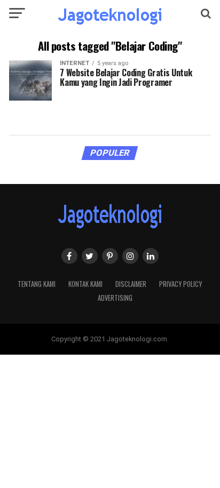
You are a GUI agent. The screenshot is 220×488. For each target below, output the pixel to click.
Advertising (115, 298)
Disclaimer (130, 284)
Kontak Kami (85, 284)
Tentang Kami (37, 284)
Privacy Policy (180, 284)
